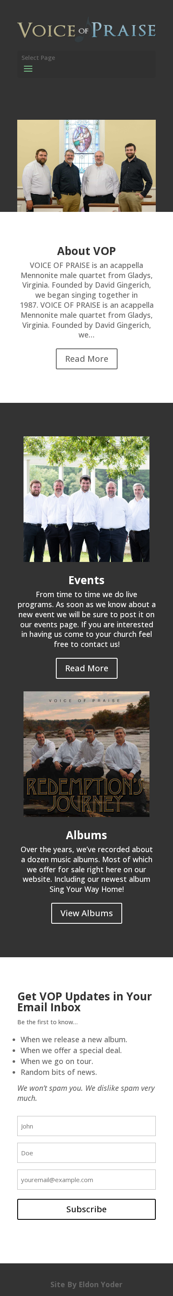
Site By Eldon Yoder (86, 1284)
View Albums (86, 913)
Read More (86, 358)
